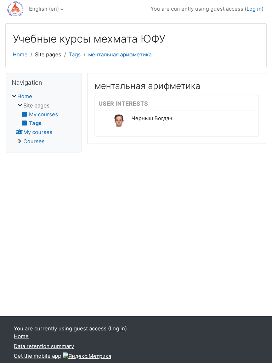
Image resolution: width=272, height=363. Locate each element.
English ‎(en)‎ (44, 9)
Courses (34, 141)
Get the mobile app (37, 356)
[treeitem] (43, 119)
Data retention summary (44, 346)
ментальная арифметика (120, 54)
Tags (75, 54)
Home (20, 54)
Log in (254, 9)
